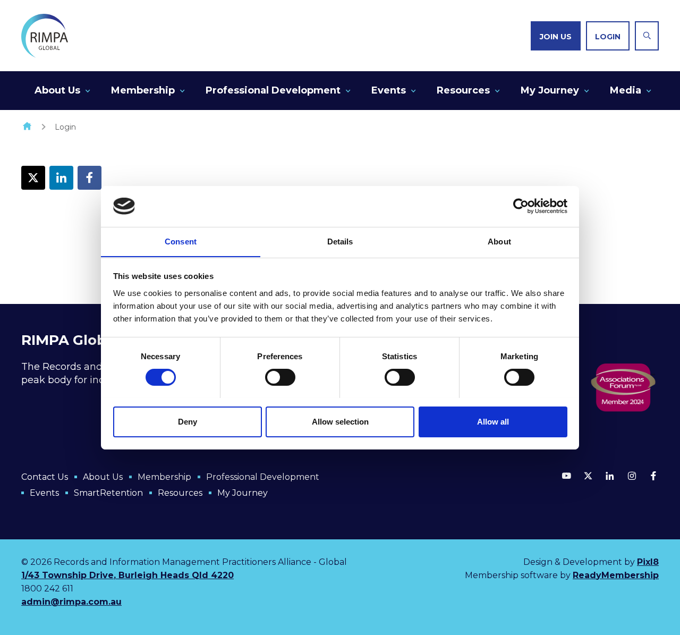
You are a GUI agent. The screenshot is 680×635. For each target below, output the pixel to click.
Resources (463, 90)
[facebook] (89, 178)
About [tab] (499, 240)
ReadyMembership (616, 575)
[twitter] (33, 178)
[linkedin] (61, 178)
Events (388, 90)
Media (625, 90)
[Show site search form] (647, 35)
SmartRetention (108, 493)
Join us (556, 36)
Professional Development (273, 90)
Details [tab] (340, 240)
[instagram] (631, 475)
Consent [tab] (181, 240)
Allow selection (340, 421)
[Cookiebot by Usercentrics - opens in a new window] (520, 206)
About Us (57, 90)
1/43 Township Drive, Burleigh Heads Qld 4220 (127, 575)
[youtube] (566, 475)
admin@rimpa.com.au (71, 602)
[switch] (280, 377)
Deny (187, 421)
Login (607, 36)
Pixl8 (648, 562)
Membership (143, 90)
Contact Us (44, 477)
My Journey (550, 90)
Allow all (493, 421)
